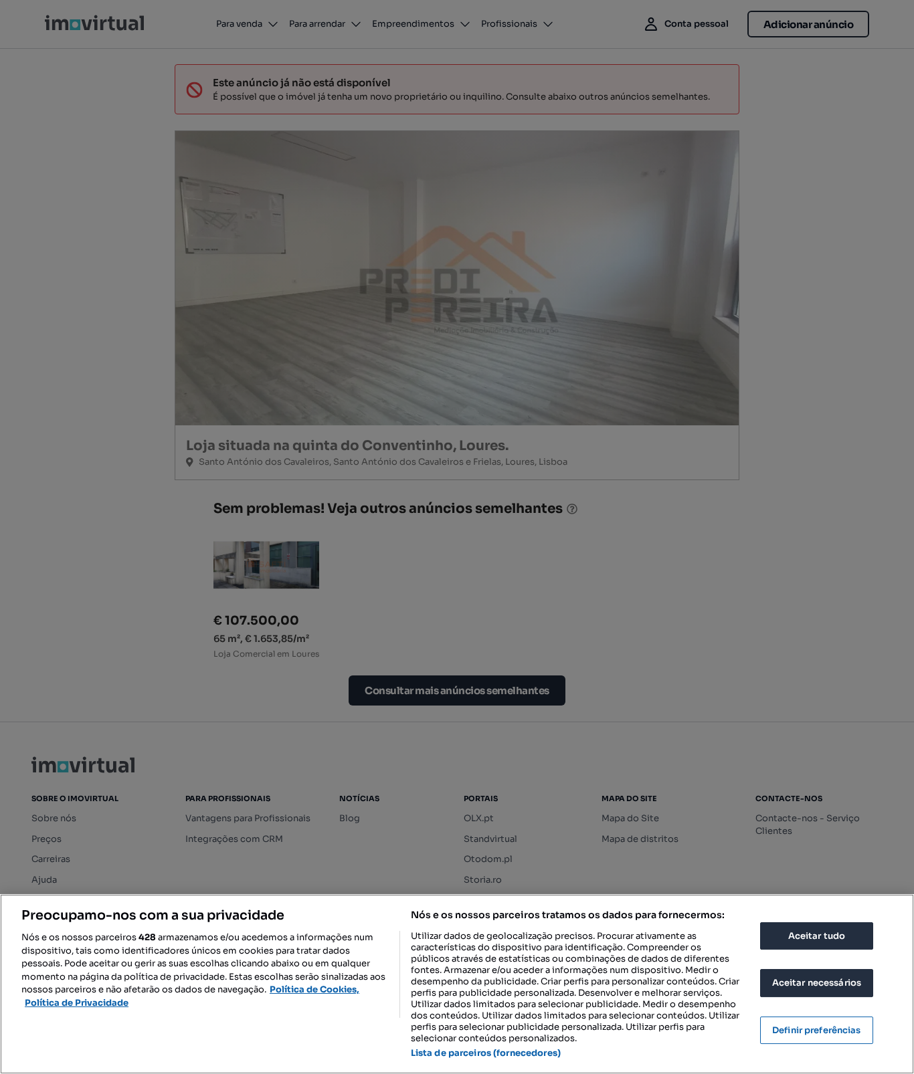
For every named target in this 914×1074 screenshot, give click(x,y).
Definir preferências (816, 1030)
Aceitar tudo (817, 936)
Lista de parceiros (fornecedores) (486, 1053)
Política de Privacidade (76, 1002)
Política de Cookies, (314, 989)
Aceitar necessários (816, 982)
